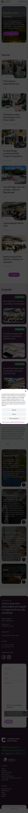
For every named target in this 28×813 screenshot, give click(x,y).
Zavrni (14, 414)
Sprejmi (14, 410)
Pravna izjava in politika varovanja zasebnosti (13, 422)
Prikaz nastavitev (14, 418)
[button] (25, 391)
